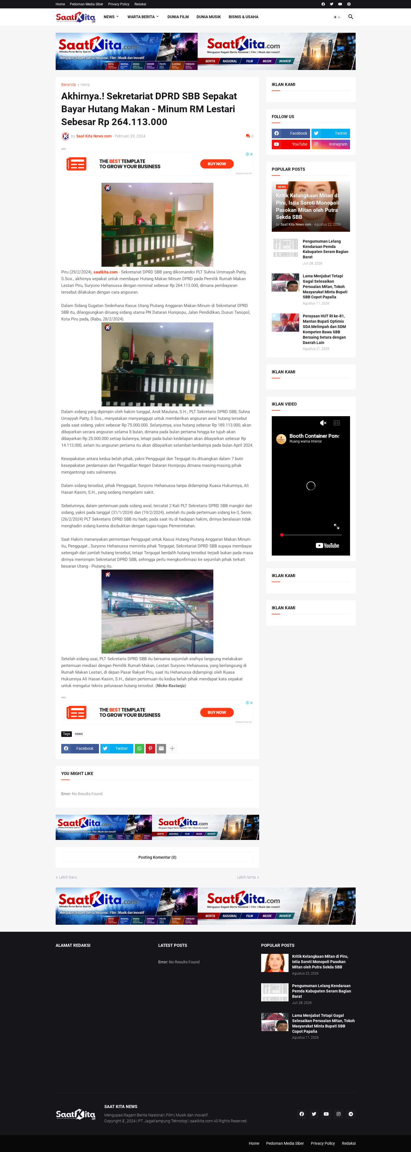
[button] (337, 17)
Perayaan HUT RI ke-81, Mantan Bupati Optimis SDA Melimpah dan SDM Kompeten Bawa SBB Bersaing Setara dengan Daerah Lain (324, 329)
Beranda (68, 85)
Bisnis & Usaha (243, 17)
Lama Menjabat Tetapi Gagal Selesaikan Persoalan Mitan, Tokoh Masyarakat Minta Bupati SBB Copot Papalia (325, 286)
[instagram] (338, 1114)
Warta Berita (141, 17)
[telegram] (351, 1114)
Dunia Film (178, 17)
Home (60, 4)
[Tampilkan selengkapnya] (172, 748)
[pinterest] (349, 4)
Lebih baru (68, 877)
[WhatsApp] (139, 748)
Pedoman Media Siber (86, 4)
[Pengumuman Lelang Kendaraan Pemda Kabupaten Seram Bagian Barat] (285, 248)
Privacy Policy (118, 4)
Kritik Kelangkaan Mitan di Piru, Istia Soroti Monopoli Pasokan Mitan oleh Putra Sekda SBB (320, 961)
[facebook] (323, 4)
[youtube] (340, 4)
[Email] (161, 748)
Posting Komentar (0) (157, 857)
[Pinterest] (150, 748)
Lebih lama (246, 877)
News (109, 17)
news (85, 85)
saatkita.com (105, 272)
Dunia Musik (209, 17)
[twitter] (331, 4)
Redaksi (140, 4)
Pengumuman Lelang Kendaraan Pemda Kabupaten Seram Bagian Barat (325, 249)
